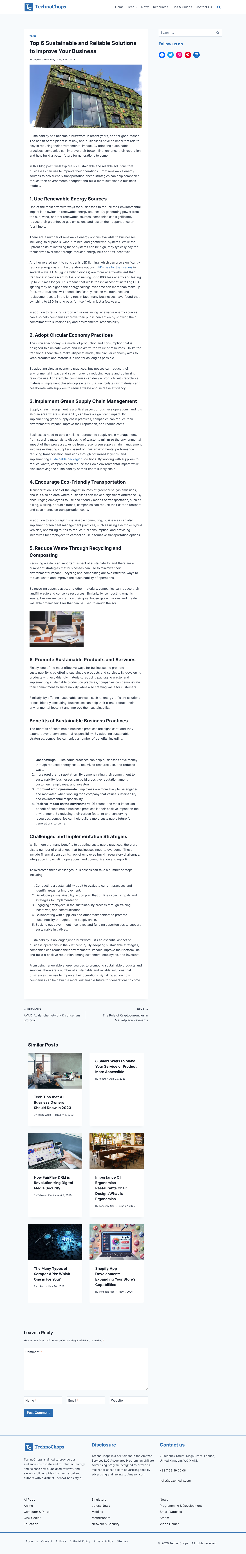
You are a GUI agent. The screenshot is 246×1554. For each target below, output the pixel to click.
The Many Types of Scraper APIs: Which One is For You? (52, 1273)
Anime (28, 1505)
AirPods (29, 1499)
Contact (46, 1541)
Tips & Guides (182, 7)
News (145, 7)
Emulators (99, 1499)
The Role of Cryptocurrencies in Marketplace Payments (125, 1015)
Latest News (101, 1505)
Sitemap (122, 1541)
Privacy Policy (103, 1541)
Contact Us (204, 7)
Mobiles (97, 1512)
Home (119, 7)
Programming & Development (181, 1505)
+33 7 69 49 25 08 (173, 1470)
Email (73, 1400)
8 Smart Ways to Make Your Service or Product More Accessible (116, 1066)
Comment (33, 1352)
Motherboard (101, 1518)
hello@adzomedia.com (175, 1480)
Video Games (169, 1524)
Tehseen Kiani (45, 1195)
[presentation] (55, 1071)
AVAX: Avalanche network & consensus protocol (52, 1015)
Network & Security (105, 1524)
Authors (61, 1541)
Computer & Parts (37, 1512)
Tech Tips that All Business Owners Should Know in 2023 (52, 1102)
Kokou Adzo (44, 1114)
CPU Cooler (32, 1518)
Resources (160, 7)
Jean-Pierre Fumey (44, 59)
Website (117, 1400)
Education (31, 1524)
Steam (164, 1518)
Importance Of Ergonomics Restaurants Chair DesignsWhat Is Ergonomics (111, 1188)
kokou (102, 1078)
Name (31, 1400)
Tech (33, 36)
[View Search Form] (219, 7)
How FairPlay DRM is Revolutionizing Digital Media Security (53, 1182)
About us (32, 1541)
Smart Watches (171, 1512)
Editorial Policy (80, 1541)
